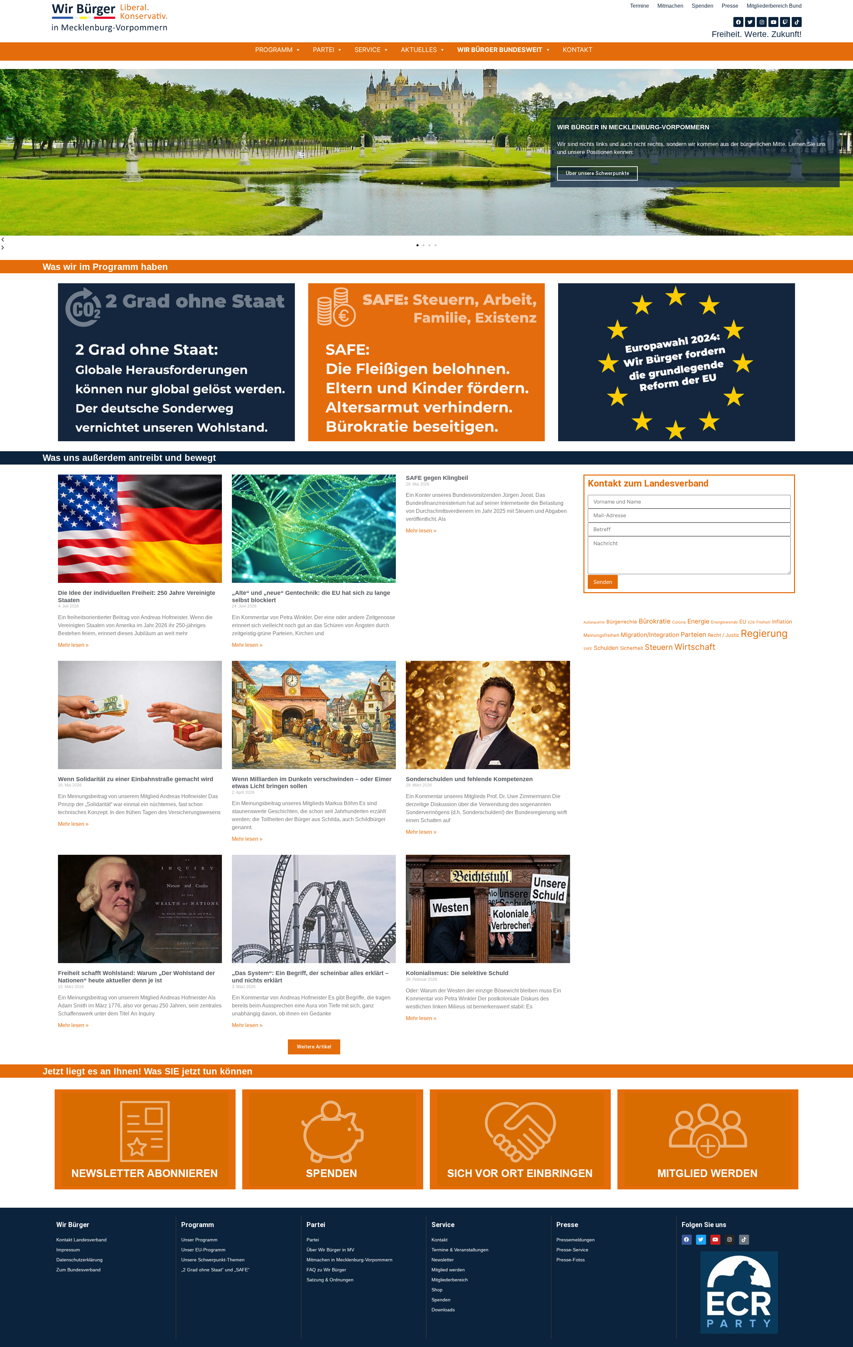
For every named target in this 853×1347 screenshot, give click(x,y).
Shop (436, 1289)
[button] (418, 245)
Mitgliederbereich (449, 1279)
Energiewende (724, 622)
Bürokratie (654, 621)
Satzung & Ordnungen (330, 1279)
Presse (730, 6)
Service (368, 50)
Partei (323, 50)
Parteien (693, 635)
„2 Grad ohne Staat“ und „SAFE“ (215, 1269)
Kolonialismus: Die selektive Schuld (457, 973)
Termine (639, 6)
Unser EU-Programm (203, 1249)
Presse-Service (572, 1249)
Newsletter (442, 1259)
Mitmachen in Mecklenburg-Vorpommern (350, 1259)
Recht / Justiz (723, 635)
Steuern (659, 647)
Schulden (606, 648)
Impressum (68, 1249)
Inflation (782, 622)
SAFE (587, 649)
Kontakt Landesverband (81, 1239)
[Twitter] (750, 22)
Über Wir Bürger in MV (330, 1249)
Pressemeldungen (575, 1239)
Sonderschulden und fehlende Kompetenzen (469, 779)
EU (742, 622)
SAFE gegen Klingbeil (437, 478)
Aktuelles (419, 50)
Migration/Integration (650, 634)
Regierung (764, 633)
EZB (751, 622)
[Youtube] (773, 22)
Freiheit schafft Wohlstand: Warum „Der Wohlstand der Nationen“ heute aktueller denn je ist (136, 977)
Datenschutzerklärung (79, 1259)
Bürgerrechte (621, 622)
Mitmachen (670, 6)
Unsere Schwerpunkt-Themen (213, 1259)
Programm (274, 50)
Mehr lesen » (73, 645)
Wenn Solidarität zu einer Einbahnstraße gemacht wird (135, 779)
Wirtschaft (694, 647)
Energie (698, 621)
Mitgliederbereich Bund (774, 6)
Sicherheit (631, 648)
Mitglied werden (448, 1269)
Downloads (443, 1309)
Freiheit (763, 622)
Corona (679, 622)
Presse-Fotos (570, 1259)
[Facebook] (738, 22)
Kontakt (577, 50)
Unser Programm (199, 1239)
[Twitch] (785, 22)
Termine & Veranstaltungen (459, 1249)
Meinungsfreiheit (601, 635)
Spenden (702, 6)
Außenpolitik (594, 622)
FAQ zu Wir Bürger (326, 1269)
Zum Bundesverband (78, 1269)
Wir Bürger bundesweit (499, 50)
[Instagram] (762, 22)
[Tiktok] (797, 22)
